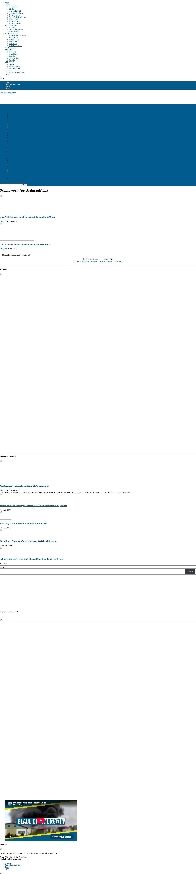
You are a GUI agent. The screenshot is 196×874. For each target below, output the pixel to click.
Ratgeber (12, 56)
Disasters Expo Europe (17, 35)
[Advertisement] (41, 99)
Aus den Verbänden (16, 13)
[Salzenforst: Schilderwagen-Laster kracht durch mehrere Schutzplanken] (5, 501)
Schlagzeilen (13, 7)
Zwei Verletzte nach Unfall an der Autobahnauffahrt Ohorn (27, 217)
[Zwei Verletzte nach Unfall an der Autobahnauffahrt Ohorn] (13, 213)
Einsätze (12, 9)
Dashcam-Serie (14, 66)
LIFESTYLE (9, 62)
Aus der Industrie (15, 11)
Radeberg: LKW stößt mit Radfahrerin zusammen (23, 523)
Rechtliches (13, 60)
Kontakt (7, 86)
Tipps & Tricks (14, 58)
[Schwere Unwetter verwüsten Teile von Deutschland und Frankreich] (5, 555)
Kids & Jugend (14, 19)
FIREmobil (13, 42)
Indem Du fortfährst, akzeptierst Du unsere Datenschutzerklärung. (99, 261)
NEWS (7, 5)
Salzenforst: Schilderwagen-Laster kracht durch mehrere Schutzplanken (33, 505)
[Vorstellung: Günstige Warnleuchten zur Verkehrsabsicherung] (5, 537)
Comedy (12, 64)
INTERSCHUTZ (15, 46)
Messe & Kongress (11, 33)
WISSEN (8, 50)
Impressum (8, 82)
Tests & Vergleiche (16, 29)
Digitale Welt (13, 31)
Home (7, 3)
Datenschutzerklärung (12, 84)
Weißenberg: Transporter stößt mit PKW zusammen (24, 486)
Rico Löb (3, 221)
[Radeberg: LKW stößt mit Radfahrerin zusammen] (5, 519)
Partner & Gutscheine (16, 72)
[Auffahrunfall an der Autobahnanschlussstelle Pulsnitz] (17, 240)
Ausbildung (13, 54)
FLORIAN (13, 44)
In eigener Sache (15, 23)
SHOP (7, 74)
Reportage (12, 52)
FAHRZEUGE (10, 48)
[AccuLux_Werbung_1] (98, 274)
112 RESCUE (14, 40)
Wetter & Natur (14, 21)
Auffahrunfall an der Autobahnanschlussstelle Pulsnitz (25, 244)
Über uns (8, 70)
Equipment (13, 27)
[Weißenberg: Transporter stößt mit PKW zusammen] (17, 481)
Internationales (14, 15)
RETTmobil (13, 38)
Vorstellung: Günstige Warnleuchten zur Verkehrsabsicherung (29, 541)
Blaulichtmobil (14, 68)
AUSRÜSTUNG (11, 25)
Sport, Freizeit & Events (17, 17)
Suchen (2, 567)
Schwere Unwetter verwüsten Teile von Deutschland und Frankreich (31, 559)
